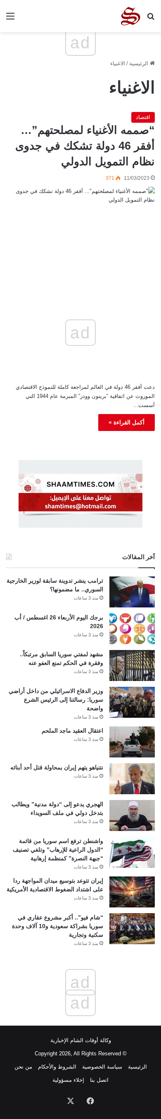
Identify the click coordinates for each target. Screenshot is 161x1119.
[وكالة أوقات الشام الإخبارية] (130, 16)
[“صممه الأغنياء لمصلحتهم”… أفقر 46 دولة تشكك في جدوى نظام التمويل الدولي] (80, 231)
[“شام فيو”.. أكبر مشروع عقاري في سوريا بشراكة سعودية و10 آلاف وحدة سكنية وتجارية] (132, 928)
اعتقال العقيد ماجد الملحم (72, 730)
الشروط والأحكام (57, 1067)
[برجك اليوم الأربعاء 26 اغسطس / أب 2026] (132, 628)
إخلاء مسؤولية (68, 1080)
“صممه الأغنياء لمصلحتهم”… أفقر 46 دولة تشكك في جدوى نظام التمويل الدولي (85, 146)
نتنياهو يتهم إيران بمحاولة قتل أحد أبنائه (56, 767)
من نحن (23, 1067)
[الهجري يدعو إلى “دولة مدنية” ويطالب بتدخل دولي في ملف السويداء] (132, 815)
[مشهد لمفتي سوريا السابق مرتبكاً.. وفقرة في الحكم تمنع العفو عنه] (132, 665)
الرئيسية (139, 63)
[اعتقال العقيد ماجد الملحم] (132, 741)
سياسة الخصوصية (102, 1067)
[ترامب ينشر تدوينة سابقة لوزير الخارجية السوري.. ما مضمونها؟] (132, 591)
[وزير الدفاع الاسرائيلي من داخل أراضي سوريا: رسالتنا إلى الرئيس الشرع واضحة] (132, 702)
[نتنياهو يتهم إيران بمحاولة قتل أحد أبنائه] (132, 778)
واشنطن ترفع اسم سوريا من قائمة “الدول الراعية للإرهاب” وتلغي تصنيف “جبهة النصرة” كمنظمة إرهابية (58, 850)
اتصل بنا (99, 1080)
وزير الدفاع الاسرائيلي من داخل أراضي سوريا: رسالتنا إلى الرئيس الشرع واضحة (56, 700)
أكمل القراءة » (126, 422)
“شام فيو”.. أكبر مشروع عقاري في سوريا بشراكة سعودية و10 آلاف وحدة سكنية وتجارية (57, 926)
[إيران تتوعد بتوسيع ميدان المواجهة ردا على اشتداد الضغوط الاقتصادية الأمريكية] (132, 891)
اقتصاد (143, 117)
